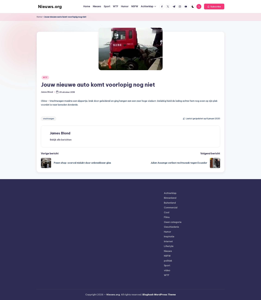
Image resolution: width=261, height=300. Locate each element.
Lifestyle (168, 246)
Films (167, 217)
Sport (167, 265)
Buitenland (170, 202)
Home (39, 17)
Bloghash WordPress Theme (159, 294)
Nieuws (168, 251)
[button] (214, 6)
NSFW (167, 255)
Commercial (170, 207)
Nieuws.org (50, 6)
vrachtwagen (48, 118)
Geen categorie (172, 222)
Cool (166, 212)
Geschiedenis (171, 226)
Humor (167, 231)
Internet (168, 241)
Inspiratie (169, 236)
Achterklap (170, 193)
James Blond (60, 133)
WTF (45, 77)
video (167, 270)
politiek (168, 260)
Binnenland (170, 197)
